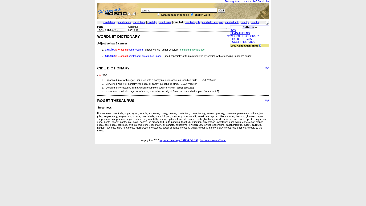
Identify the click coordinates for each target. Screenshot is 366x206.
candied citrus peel (212, 22)
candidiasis (139, 22)
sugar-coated (135, 49)
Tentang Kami (232, 1)
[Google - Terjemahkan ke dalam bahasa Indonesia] (267, 24)
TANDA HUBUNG (240, 33)
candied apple (192, 22)
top (228, 36)
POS (233, 30)
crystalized (148, 56)
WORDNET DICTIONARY (244, 36)
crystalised (134, 56)
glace (158, 56)
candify (245, 22)
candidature (124, 22)
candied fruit (232, 22)
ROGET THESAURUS (242, 41)
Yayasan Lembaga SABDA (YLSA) (179, 140)
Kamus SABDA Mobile (256, 1)
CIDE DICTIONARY (241, 39)
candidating (110, 22)
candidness (165, 22)
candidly (152, 22)
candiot (255, 22)
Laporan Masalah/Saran (213, 140)
